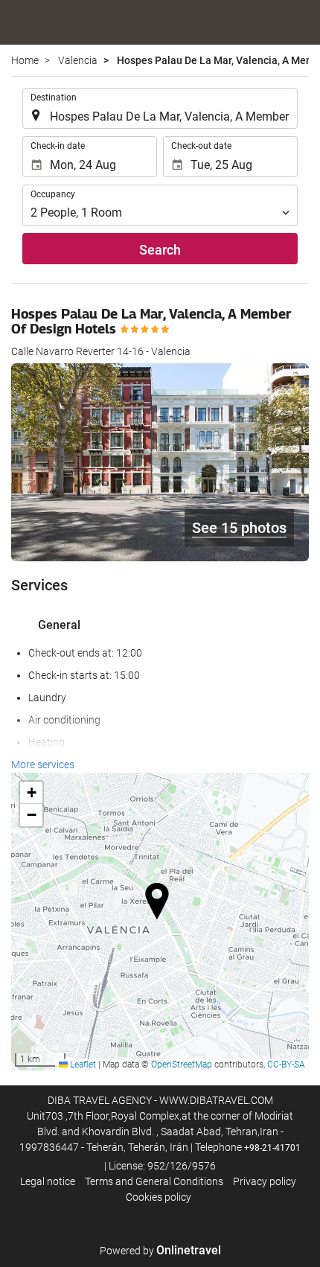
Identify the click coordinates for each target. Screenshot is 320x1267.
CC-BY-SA (286, 1064)
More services (42, 764)
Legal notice (47, 1181)
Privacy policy (264, 1181)
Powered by (160, 1251)
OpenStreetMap (181, 1064)
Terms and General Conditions (154, 1181)
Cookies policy (158, 1197)
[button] (160, 897)
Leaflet (82, 1064)
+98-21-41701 (272, 1148)
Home (25, 60)
